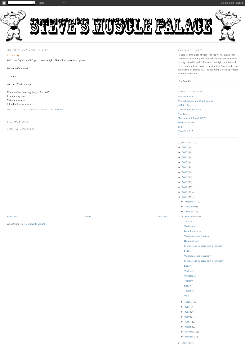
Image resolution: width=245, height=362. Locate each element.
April (187, 321)
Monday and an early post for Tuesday (204, 245)
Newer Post (12, 216)
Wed (186, 295)
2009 (184, 343)
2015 (184, 172)
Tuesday (188, 280)
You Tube (183, 113)
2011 (184, 192)
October (189, 211)
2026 (184, 147)
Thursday (13, 55)
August (188, 301)
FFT (180, 127)
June (187, 311)
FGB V (187, 250)
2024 (184, 157)
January (189, 336)
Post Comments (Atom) (33, 223)
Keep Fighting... (192, 231)
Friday (187, 285)
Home (88, 216)
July (187, 306)
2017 (184, 162)
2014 (184, 177)
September (190, 216)
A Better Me (184, 105)
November (190, 206)
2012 (184, 187)
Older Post (163, 216)
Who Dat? (189, 270)
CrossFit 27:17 (185, 131)
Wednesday (190, 226)
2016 (184, 167)
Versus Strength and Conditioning (195, 100)
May (187, 316)
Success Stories (186, 96)
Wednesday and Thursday (197, 236)
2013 (184, 182)
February (189, 331)
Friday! (188, 265)
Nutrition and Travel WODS (192, 118)
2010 (184, 197)
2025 (184, 152)
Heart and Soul (191, 240)
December (190, 201)
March (188, 326)
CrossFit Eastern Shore (189, 109)
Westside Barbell (186, 122)
